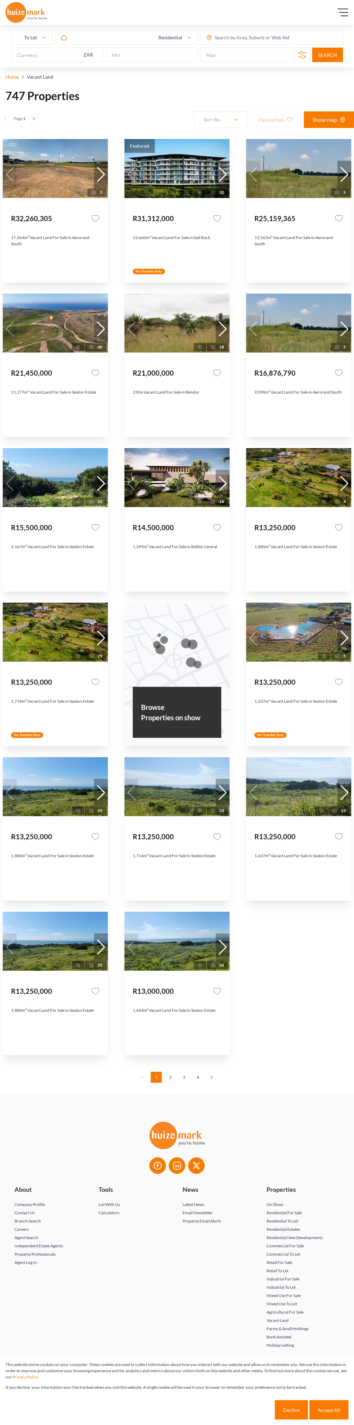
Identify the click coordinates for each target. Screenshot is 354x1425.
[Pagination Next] (211, 1077)
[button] (101, 174)
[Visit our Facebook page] (157, 1165)
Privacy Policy (25, 1376)
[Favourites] (95, 218)
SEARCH (327, 55)
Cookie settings (248, 1410)
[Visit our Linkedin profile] (177, 1165)
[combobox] (242, 38)
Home (12, 77)
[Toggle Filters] (302, 55)
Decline (291, 1410)
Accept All (329, 1410)
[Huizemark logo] (26, 12)
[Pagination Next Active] (33, 118)
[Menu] (342, 12)
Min (116, 55)
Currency (27, 55)
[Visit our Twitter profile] (196, 1165)
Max (210, 55)
